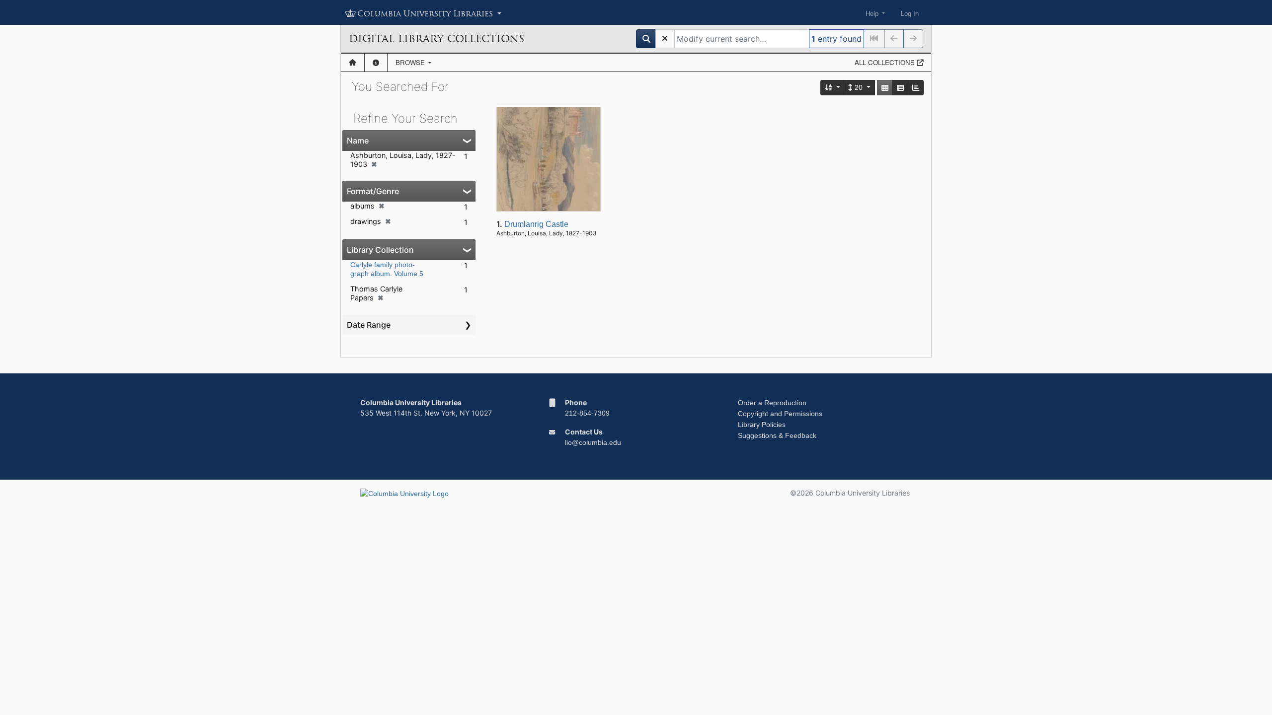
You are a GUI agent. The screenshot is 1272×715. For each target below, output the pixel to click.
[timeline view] (916, 87)
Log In (910, 13)
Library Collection (380, 250)
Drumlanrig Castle (536, 224)
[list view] (900, 87)
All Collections (886, 62)
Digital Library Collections (436, 39)
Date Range (369, 325)
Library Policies (762, 425)
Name (358, 140)
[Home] (352, 63)
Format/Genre (373, 191)
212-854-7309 (587, 413)
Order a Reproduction (772, 403)
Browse (411, 62)
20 (859, 87)
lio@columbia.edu (593, 442)
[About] (376, 63)
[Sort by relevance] (832, 87)
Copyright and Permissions (780, 414)
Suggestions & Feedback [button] (777, 435)
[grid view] (885, 87)
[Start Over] (664, 38)
